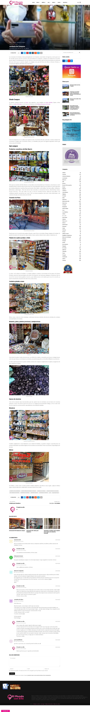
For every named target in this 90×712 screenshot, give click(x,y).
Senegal (64, 240)
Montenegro (65, 224)
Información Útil (11, 44)
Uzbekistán (64, 256)
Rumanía (64, 238)
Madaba (51, 102)
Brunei (63, 187)
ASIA (48, 2)
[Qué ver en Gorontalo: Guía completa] (65, 100)
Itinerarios (64, 203)
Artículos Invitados (66, 176)
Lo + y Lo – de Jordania (55, 503)
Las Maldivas (65, 212)
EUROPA (53, 2)
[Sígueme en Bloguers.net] (6, 689)
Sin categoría (65, 244)
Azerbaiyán (64, 178)
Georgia (64, 195)
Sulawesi (64, 249)
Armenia (64, 174)
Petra (27, 102)
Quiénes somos (65, 233)
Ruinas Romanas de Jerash (44, 104)
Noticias (64, 229)
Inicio (33, 2)
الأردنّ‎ (50, 492)
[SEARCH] (79, 52)
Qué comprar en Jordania (14, 492)
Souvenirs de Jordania (43, 492)
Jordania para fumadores (15, 503)
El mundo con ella (14, 48)
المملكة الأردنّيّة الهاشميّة (55, 492)
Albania (63, 172)
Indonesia (64, 199)
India (63, 197)
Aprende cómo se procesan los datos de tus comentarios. (39, 675)
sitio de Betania (17, 104)
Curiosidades (65, 192)
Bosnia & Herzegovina (67, 185)
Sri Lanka (64, 247)
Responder (57, 548)
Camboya (64, 190)
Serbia (63, 242)
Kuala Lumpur (65, 208)
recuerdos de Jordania (25, 492)
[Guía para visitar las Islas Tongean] (65, 86)
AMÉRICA (43, 2)
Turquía (64, 255)
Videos (63, 258)
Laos (63, 210)
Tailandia (64, 251)
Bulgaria (64, 188)
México (64, 222)
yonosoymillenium (18, 639)
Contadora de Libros (18, 599)
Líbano (63, 213)
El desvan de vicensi (18, 556)
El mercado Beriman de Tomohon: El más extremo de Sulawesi (75, 113)
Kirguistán (64, 206)
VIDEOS (59, 2)
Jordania (16, 44)
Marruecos (64, 221)
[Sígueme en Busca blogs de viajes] (15, 689)
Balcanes (64, 179)
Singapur (64, 246)
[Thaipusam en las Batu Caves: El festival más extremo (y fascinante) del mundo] (65, 93)
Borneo (64, 183)
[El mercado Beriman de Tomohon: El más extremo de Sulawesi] (65, 114)
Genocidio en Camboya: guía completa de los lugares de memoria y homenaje (52, 532)
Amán (46, 102)
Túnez (63, 253)
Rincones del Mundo (66, 237)
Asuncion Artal (17, 539)
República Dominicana (67, 235)
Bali (63, 181)
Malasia (64, 219)
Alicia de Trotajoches (19, 570)
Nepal (63, 228)
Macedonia (64, 217)
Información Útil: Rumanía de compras (17, 530)
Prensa (63, 231)
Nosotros (65, 2)
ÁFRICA (37, 2)
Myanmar (64, 226)
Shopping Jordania (34, 492)
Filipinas (64, 194)
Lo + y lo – (64, 215)
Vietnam (64, 260)
